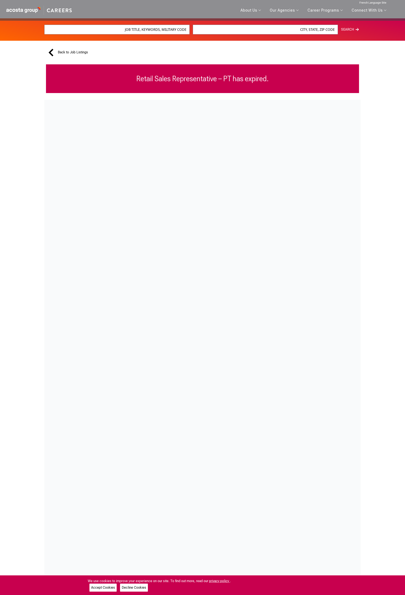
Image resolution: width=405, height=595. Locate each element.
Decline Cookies (134, 588)
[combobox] (117, 29)
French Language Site (372, 2)
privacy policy (219, 581)
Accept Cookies (103, 588)
